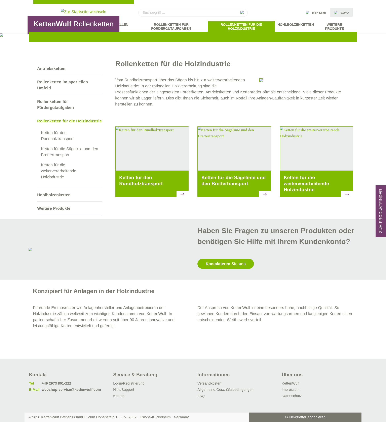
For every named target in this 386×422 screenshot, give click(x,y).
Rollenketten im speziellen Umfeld (62, 85)
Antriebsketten (51, 68)
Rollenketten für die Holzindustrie (69, 121)
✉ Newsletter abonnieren (305, 417)
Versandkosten (209, 383)
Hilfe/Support (123, 390)
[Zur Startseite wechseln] (83, 11)
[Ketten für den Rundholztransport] (152, 148)
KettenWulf (290, 383)
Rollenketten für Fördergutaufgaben (55, 104)
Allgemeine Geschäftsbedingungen (225, 390)
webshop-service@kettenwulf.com (71, 390)
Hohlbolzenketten (54, 195)
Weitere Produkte (53, 208)
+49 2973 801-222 (56, 383)
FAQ (201, 396)
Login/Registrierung (129, 383)
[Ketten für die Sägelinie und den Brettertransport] (234, 148)
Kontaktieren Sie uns (226, 264)
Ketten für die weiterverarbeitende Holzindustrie (58, 171)
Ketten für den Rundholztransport (57, 135)
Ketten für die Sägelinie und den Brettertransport (69, 152)
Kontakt (119, 396)
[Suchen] (242, 13)
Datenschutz (292, 396)
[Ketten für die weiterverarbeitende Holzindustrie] (316, 148)
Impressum (291, 390)
